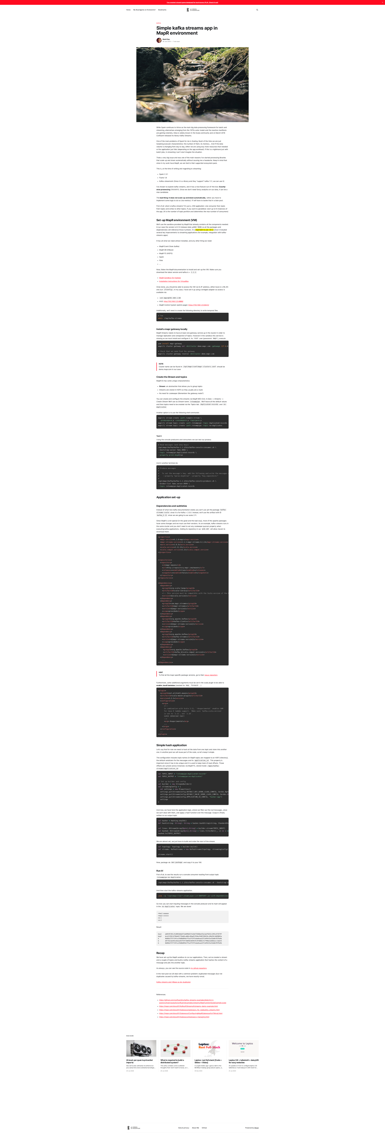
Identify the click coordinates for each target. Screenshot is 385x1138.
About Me (195, 1128)
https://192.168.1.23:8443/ (198, 305)
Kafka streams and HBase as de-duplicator (173, 982)
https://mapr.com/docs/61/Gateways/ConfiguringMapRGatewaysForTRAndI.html (190, 1013)
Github (204, 1128)
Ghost (256, 1128)
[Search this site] (257, 9)
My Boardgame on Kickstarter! (144, 10)
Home (128, 10)
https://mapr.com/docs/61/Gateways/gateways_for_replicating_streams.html (189, 1010)
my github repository (199, 968)
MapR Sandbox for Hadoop (170, 278)
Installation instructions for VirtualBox (174, 281)
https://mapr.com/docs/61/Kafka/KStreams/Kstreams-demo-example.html (188, 1006)
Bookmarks (162, 10)
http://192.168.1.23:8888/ (173, 301)
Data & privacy (183, 1128)
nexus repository (211, 675)
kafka (158, 23)
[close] (382, 2)
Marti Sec (166, 39)
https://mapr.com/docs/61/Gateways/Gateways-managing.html (184, 1017)
